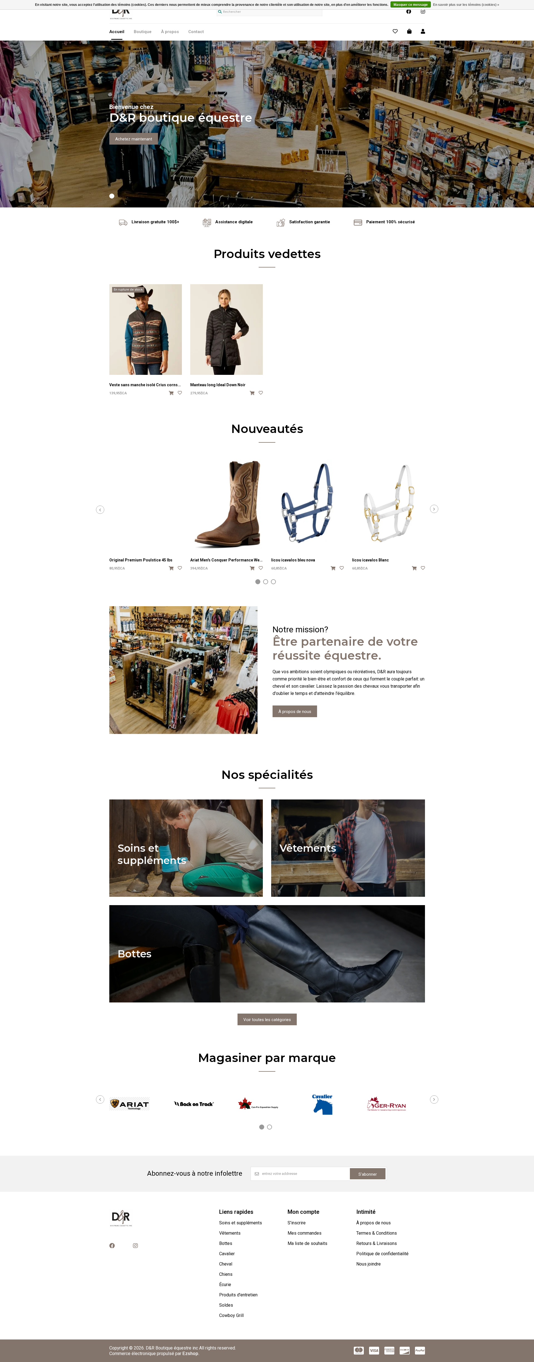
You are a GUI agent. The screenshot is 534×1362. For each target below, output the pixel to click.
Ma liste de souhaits (307, 1243)
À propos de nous (294, 711)
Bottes (225, 1243)
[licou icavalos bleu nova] (307, 504)
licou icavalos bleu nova (293, 560)
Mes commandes (305, 1233)
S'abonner (368, 1174)
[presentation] (100, 510)
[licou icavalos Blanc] (388, 504)
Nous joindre (368, 1264)
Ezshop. (190, 1353)
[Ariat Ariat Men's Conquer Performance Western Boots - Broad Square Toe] (226, 504)
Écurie (225, 1284)
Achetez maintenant (133, 139)
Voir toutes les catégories (267, 1019)
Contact (196, 31)
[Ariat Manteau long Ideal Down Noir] (226, 329)
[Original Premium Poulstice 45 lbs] (145, 504)
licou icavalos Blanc (370, 560)
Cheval (225, 1264)
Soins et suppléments (240, 1222)
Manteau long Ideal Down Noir (218, 385)
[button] (111, 196)
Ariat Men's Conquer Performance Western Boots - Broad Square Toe (254, 560)
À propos (170, 31)
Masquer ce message (411, 5)
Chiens (226, 1274)
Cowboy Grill (231, 1315)
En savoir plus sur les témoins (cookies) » (466, 5)
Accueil (116, 31)
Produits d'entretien (238, 1294)
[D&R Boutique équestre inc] (121, 19)
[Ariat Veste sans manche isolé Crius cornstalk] (145, 329)
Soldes (226, 1305)
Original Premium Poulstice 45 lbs (140, 560)
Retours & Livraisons (376, 1243)
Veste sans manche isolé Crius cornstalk (147, 385)
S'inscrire (297, 1222)
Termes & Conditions (376, 1233)
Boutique (143, 31)
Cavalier (227, 1253)
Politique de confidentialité (382, 1253)
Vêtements (230, 1233)
